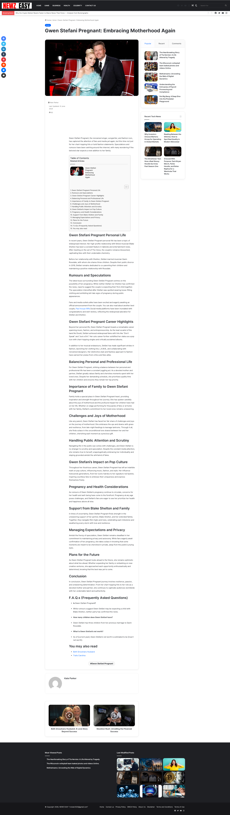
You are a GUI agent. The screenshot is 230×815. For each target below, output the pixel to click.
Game (47, 5)
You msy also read (80, 228)
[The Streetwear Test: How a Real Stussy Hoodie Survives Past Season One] (153, 151)
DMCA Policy (132, 807)
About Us (142, 807)
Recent (162, 43)
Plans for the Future (80, 220)
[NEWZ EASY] (17, 6)
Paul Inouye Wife (83, 308)
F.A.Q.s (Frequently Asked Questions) (87, 226)
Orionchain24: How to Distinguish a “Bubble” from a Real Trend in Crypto (43, 13)
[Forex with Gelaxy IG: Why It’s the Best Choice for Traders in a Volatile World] (151, 791)
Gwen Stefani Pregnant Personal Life (86, 190)
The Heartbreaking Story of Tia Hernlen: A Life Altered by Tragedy (169, 54)
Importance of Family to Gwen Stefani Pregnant (90, 201)
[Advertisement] (102, 116)
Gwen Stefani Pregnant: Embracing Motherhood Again (90, 172)
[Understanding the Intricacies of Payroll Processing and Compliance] (151, 87)
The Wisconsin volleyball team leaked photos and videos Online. (169, 65)
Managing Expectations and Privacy (86, 217)
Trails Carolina (79, 655)
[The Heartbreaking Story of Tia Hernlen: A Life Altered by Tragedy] (151, 55)
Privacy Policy (121, 807)
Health (67, 5)
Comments (176, 43)
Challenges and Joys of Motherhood (86, 204)
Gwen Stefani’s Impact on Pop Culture (87, 209)
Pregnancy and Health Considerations (86, 212)
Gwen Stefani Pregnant (102, 663)
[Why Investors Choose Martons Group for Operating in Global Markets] (153, 127)
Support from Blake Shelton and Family (88, 215)
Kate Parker (70, 678)
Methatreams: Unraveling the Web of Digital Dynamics (169, 76)
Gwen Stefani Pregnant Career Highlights (88, 196)
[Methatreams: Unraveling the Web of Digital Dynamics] (151, 77)
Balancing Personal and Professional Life (88, 198)
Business (56, 5)
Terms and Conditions (164, 807)
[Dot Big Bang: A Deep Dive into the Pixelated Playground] (151, 99)
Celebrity (77, 5)
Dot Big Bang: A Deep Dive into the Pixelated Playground (169, 98)
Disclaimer (151, 807)
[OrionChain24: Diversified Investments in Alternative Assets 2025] (174, 791)
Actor (55, 20)
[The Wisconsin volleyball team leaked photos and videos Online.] (151, 66)
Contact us (90, 5)
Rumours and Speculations (82, 193)
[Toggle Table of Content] (125, 187)
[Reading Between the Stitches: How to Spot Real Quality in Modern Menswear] (172, 127)
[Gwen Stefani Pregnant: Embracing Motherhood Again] (76, 171)
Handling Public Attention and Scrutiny (87, 206)
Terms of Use (179, 807)
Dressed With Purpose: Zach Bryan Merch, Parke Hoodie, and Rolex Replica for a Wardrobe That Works (172, 166)
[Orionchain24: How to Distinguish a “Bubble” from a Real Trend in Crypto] (128, 791)
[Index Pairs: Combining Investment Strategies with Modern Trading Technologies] (128, 764)
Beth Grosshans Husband (84, 652)
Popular (148, 43)
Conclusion (77, 223)
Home (38, 5)
